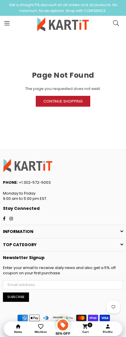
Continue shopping (63, 101)
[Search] (116, 24)
